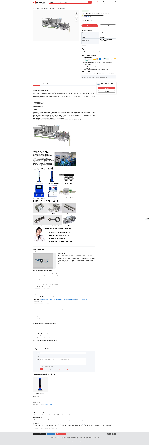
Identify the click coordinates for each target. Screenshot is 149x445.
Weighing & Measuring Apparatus (51, 8)
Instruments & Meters (40, 8)
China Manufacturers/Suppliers (65, 437)
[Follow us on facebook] (107, 433)
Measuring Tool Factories (65, 425)
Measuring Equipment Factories (39, 425)
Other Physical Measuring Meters (39, 419)
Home (34, 8)
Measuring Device (61, 8)
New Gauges (36, 428)
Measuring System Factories (77, 425)
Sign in (115, 3)
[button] (86, 2)
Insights (99, 437)
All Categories (36, 6)
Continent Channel (88, 437)
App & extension (102, 6)
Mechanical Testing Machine (46, 299)
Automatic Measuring (107, 425)
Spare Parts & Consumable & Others (60, 409)
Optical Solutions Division (100, 406)
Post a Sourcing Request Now (65, 369)
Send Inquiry (90, 25)
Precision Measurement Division (38, 409)
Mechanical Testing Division (58, 406)
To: (38, 356)
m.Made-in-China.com (77, 438)
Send (41, 369)
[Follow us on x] (109, 433)
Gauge (61, 419)
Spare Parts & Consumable (82, 299)
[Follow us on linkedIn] (115, 433)
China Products (56, 437)
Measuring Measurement (45, 428)
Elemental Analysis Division (37, 406)
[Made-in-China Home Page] (39, 2)
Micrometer (80, 419)
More (34, 430)
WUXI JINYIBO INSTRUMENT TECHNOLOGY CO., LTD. (93, 15)
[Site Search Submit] (90, 2)
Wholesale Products (74, 437)
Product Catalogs (49, 404)
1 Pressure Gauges (88, 425)
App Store (35, 433)
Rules (116, 6)
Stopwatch (73, 419)
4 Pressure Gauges (97, 425)
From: (38, 353)
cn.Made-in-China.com (85, 438)
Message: (37, 359)
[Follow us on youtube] (112, 433)
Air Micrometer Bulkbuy (56, 428)
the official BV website (59, 251)
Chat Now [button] (109, 25)
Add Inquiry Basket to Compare (56, 43)
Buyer (90, 6)
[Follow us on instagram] (110, 433)
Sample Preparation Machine (57, 299)
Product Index (94, 437)
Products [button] (51, 2)
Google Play (42, 433)
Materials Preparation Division (79, 406)
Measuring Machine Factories (52, 425)
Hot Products (51, 437)
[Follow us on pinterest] (114, 433)
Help (95, 6)
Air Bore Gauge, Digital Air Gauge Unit (39, 393)
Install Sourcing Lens (61, 433)
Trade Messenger (51, 433)
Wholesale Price (81, 437)
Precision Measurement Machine (70, 299)
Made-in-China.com (69, 438)
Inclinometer (66, 419)
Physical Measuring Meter (52, 419)
